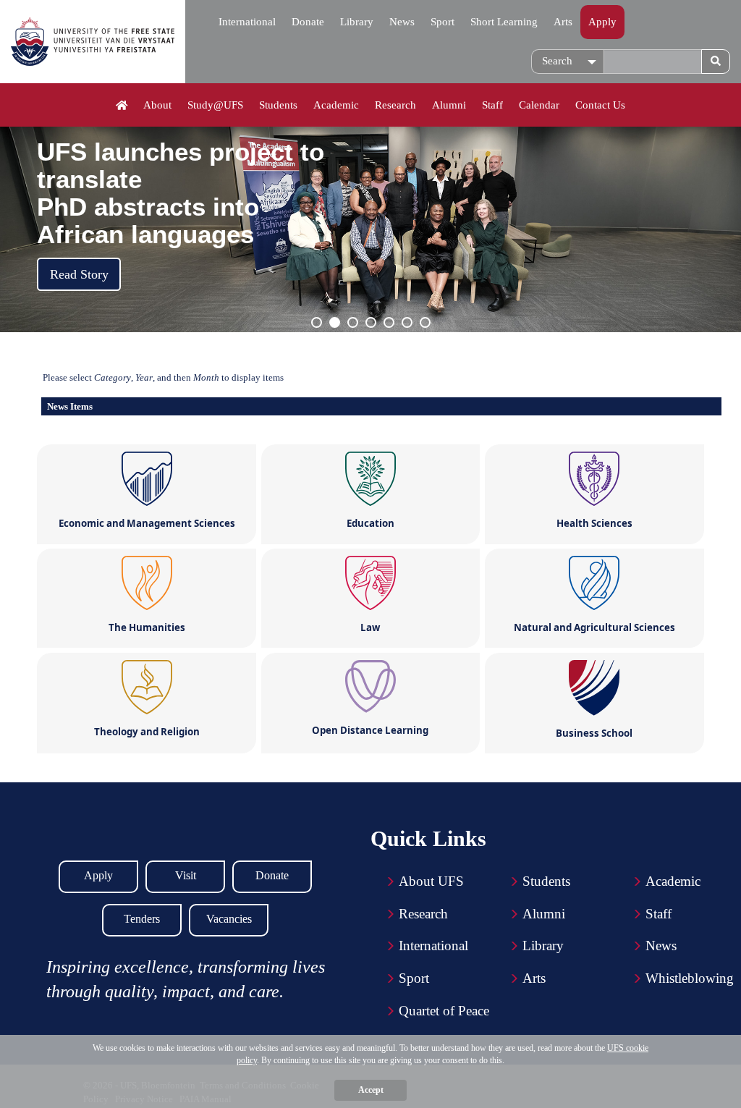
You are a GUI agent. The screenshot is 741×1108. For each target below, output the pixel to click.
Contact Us (600, 105)
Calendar (539, 105)
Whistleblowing (689, 978)
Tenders (142, 919)
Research (395, 105)
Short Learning (504, 22)
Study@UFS (215, 105)
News (402, 22)
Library (356, 22)
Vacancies (229, 919)
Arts (563, 22)
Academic (336, 105)
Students (278, 105)
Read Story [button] (79, 274)
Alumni (449, 105)
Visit (185, 875)
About (157, 105)
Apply (602, 22)
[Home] (122, 105)
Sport (442, 22)
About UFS (431, 881)
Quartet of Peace (444, 1010)
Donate (308, 22)
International (247, 22)
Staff (492, 105)
